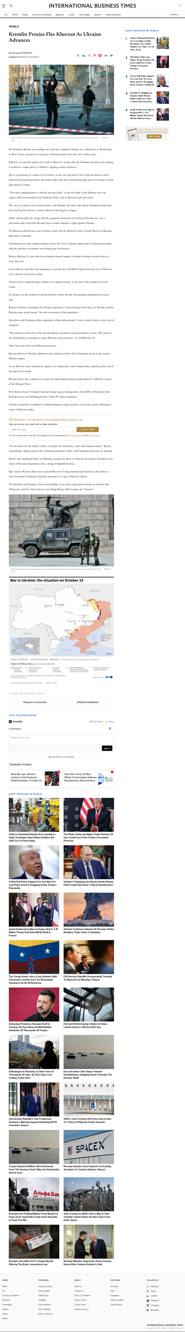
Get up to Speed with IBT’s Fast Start (152, 129)
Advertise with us (81, 1309)
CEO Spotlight (44, 1309)
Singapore (115, 1295)
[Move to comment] (111, 55)
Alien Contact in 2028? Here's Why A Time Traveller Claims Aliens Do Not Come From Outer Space (87, 1217)
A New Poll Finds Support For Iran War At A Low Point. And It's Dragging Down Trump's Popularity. (33, 885)
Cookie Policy (80, 1305)
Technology (84, 14)
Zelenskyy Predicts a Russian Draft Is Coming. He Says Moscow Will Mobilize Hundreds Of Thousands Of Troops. (30, 1027)
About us (78, 1286)
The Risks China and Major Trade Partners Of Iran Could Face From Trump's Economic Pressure (88, 837)
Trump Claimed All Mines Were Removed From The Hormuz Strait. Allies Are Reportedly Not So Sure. (34, 1169)
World (14, 14)
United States (116, 1305)
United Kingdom (117, 1300)
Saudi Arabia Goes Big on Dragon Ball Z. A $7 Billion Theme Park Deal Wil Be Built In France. (33, 932)
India (113, 1291)
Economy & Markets (42, 14)
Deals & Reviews (113, 14)
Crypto (71, 14)
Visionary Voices (45, 1286)
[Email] (105, 55)
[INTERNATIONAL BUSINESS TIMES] (92, 6)
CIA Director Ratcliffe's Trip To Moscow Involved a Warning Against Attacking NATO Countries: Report (33, 1122)
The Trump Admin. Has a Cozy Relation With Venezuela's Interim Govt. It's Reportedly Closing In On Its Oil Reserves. (33, 979)
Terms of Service (76, 435)
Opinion (97, 14)
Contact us (79, 1291)
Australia (114, 1286)
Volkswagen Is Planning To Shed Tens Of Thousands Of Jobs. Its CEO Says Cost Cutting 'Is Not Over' (31, 1074)
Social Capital (44, 1291)
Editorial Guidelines (88, 702)
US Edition (174, 14)
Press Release (44, 1305)
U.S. (6, 14)
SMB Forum (43, 1295)
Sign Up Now (154, 136)
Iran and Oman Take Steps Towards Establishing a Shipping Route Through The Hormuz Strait (88, 1074)
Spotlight (42, 1300)
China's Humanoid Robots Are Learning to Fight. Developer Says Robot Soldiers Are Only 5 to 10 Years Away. (32, 837)
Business (60, 14)
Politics (25, 14)
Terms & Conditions (82, 1295)
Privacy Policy (94, 435)
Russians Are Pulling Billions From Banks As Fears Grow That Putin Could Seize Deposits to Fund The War (33, 1217)
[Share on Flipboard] (95, 55)
